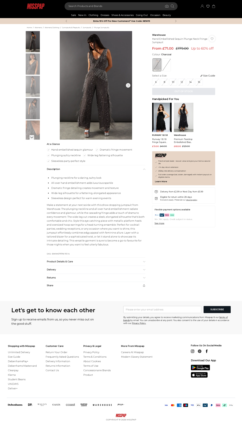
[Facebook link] (206, 351)
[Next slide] (176, 21)
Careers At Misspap (132, 352)
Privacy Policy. (139, 323)
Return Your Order (56, 352)
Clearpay (13, 370)
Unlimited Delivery (19, 352)
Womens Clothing (52, 27)
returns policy (191, 200)
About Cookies (92, 361)
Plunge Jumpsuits (101, 27)
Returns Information (58, 366)
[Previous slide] (66, 21)
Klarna (12, 375)
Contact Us (52, 370)
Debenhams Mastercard (22, 366)
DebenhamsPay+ (18, 361)
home (29, 27)
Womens (38, 27)
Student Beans (16, 379)
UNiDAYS (13, 384)
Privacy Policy (91, 352)
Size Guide (14, 356)
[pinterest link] (199, 351)
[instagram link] (192, 351)
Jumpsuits (87, 27)
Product (88, 375)
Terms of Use (90, 366)
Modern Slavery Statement (137, 356)
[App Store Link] (200, 371)
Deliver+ (13, 388)
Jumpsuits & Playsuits (71, 27)
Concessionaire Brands (97, 370)
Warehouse (159, 35)
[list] (96, 85)
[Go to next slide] (128, 85)
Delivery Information (58, 361)
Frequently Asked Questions (62, 356)
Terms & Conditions (94, 356)
